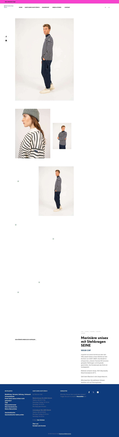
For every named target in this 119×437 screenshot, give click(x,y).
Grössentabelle (9, 396)
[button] (104, 7)
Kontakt (67, 7)
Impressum (62, 433)
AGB (6, 402)
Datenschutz (68, 433)
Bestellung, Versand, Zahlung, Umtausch (18, 394)
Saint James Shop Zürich (32, 7)
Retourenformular (10, 405)
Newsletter (80, 396)
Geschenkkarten (10, 412)
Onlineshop (45, 7)
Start (82, 331)
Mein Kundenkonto (11, 407)
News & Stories (56, 7)
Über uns (35, 423)
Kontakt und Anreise (39, 426)
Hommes (87, 331)
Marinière (92, 331)
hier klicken (41, 420)
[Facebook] (6, 36)
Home (20, 7)
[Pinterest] (6, 40)
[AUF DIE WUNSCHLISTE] (21, 362)
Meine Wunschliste (11, 409)
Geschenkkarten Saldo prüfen (14, 414)
